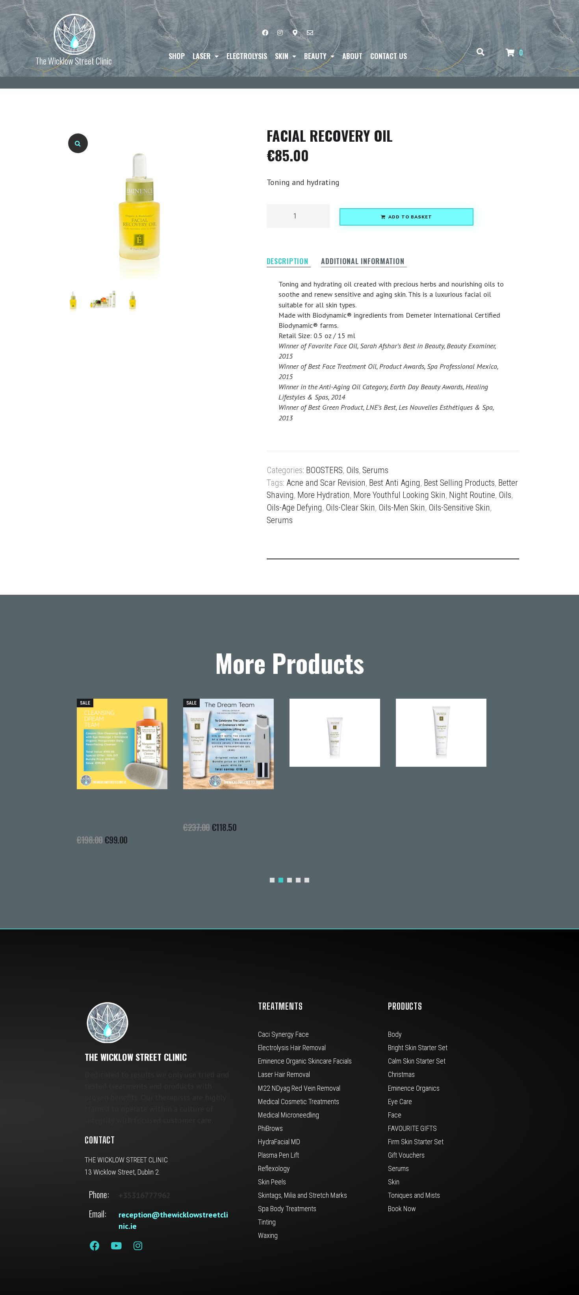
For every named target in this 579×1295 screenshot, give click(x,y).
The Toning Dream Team (225, 808)
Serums (375, 470)
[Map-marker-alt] (295, 32)
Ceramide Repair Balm (328, 786)
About (352, 56)
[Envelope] (310, 32)
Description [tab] (287, 261)
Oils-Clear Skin (350, 507)
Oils (352, 470)
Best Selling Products (459, 483)
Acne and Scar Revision (326, 483)
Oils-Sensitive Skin (459, 507)
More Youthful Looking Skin (399, 495)
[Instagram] (280, 32)
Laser (202, 56)
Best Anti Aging (394, 483)
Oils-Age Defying (294, 507)
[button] (78, 143)
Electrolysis (246, 56)
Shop (177, 56)
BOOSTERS (324, 470)
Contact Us (388, 56)
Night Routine (472, 495)
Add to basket (410, 217)
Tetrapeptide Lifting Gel (435, 786)
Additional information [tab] (362, 261)
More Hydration (323, 495)
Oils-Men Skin (402, 507)
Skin (281, 56)
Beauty (315, 56)
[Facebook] (265, 32)
